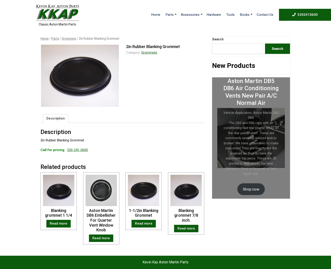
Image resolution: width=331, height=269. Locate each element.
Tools (230, 15)
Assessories (190, 15)
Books (244, 15)
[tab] (55, 118)
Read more (58, 223)
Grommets (69, 38)
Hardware (214, 15)
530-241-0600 (77, 150)
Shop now (251, 189)
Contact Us (265, 15)
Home (155, 15)
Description (55, 118)
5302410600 (307, 14)
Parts (170, 15)
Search (218, 39)
